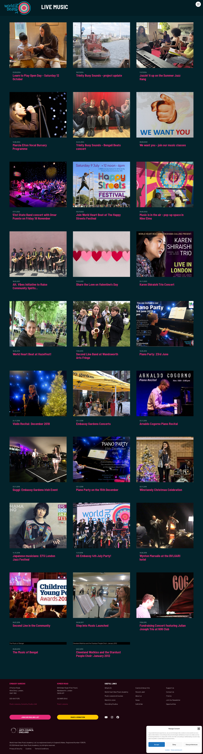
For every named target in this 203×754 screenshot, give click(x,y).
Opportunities (171, 704)
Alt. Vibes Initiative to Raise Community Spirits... (30, 286)
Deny (174, 744)
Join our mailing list (30, 717)
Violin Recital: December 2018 (31, 424)
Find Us (168, 696)
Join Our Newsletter (173, 700)
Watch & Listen (110, 700)
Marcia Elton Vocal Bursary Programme (30, 147)
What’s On (108, 688)
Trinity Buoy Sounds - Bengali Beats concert (98, 147)
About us (138, 696)
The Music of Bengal (25, 652)
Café (35, 704)
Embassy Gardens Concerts (93, 424)
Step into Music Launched (92, 625)
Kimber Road (62, 683)
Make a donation (78, 717)
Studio (30, 704)
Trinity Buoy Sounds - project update (99, 75)
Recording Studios (111, 704)
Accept (156, 744)
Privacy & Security (16, 749)
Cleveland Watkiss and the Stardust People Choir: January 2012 (98, 654)
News (137, 700)
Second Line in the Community (31, 625)
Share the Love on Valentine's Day (97, 284)
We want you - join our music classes (163, 145)
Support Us (170, 688)
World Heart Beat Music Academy (116, 692)
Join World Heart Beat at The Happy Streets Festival (98, 216)
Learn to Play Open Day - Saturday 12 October (36, 77)
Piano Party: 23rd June (154, 354)
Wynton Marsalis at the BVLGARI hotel (160, 557)
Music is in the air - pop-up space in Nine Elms (162, 216)
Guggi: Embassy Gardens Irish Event (35, 490)
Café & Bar (139, 704)
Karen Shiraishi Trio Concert (157, 284)
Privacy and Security (176, 749)
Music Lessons (15, 704)
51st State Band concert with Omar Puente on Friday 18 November (35, 216)
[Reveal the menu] (198, 4)
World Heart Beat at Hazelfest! (32, 354)
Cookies (167, 749)
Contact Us (170, 692)
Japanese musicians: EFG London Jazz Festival (34, 557)
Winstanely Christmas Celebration (161, 490)
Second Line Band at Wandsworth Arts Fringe (97, 356)
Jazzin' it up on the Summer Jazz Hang (160, 77)
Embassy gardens (17, 683)
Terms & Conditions (42, 749)
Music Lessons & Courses (114, 696)
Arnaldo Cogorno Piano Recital (159, 424)
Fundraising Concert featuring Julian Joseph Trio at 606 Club (163, 627)
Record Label (140, 692)
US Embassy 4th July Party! (93, 556)
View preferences (192, 744)
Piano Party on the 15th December (97, 490)
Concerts (24, 704)
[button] (199, 729)
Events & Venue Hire (142, 688)
